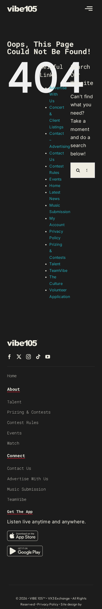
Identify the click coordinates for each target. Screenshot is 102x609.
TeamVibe (58, 270)
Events (55, 179)
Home (54, 185)
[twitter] (19, 356)
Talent (54, 263)
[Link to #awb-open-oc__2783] (89, 8)
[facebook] (9, 356)
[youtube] (47, 356)
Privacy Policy (47, 604)
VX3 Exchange (59, 598)
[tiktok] (38, 356)
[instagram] (28, 356)
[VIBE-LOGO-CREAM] (22, 7)
